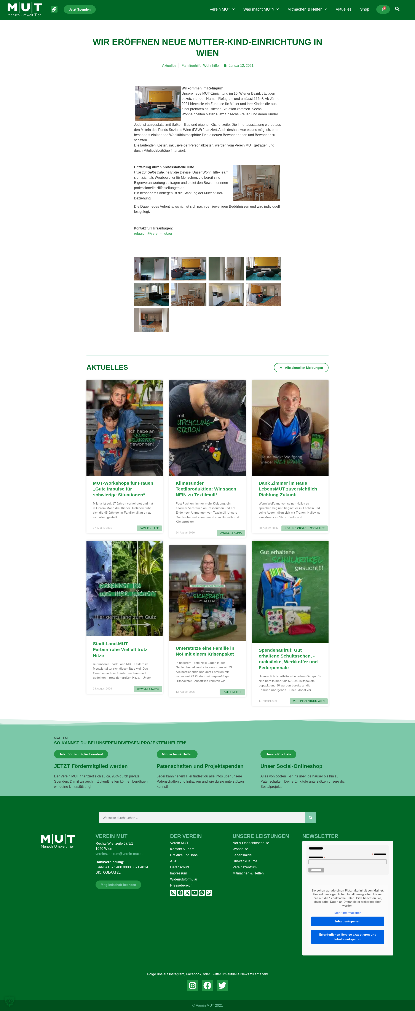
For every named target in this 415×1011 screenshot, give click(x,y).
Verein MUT (220, 9)
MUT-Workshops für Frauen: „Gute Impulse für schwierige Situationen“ (124, 489)
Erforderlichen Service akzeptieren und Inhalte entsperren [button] (348, 937)
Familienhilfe (191, 65)
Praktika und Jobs (184, 855)
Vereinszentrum (245, 867)
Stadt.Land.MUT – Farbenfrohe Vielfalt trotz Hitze (120, 649)
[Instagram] (173, 893)
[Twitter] (222, 985)
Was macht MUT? (258, 9)
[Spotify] (202, 893)
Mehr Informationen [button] (347, 912)
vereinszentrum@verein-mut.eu (120, 854)
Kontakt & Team (182, 849)
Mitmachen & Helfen (304, 9)
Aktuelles (343, 9)
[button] (9, 1001)
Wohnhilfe (211, 65)
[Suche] (310, 817)
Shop (364, 9)
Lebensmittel (242, 855)
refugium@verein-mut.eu (153, 233)
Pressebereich (181, 885)
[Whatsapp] (209, 893)
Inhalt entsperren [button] (348, 921)
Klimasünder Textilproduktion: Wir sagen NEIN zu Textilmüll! (206, 489)
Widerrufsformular (183, 879)
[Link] (54, 9)
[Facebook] (180, 893)
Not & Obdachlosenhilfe (251, 843)
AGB (173, 861)
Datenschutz (179, 867)
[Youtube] (195, 893)
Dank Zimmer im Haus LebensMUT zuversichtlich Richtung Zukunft (288, 489)
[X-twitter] (187, 893)
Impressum (178, 873)
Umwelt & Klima (245, 861)
